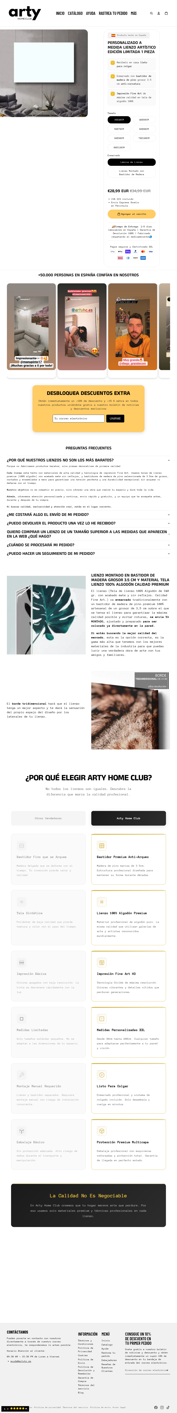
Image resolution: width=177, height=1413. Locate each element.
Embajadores (109, 1360)
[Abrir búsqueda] (151, 13)
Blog (81, 1392)
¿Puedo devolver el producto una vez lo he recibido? (61, 523)
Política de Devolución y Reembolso (86, 1370)
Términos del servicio (75, 1407)
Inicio (106, 1340)
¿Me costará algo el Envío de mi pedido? (48, 515)
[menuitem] (134, 13)
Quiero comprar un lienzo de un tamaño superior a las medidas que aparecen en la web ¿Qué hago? (87, 534)
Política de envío (100, 1407)
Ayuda (105, 1348)
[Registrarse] (167, 1370)
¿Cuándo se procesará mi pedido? (40, 545)
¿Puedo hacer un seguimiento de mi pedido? (51, 554)
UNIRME (115, 418)
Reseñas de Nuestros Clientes (108, 1367)
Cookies (83, 1355)
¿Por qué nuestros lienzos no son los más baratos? (60, 460)
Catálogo (107, 1344)
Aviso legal (119, 1407)
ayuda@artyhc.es (21, 1361)
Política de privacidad (47, 1407)
